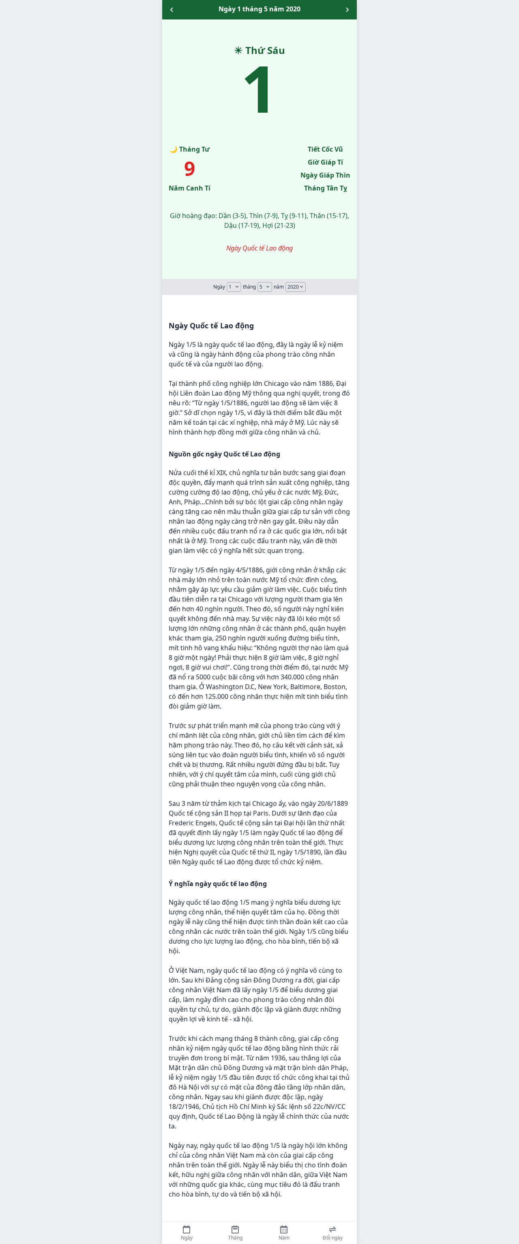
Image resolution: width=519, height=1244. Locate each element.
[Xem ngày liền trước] (172, 10)
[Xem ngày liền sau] (347, 10)
